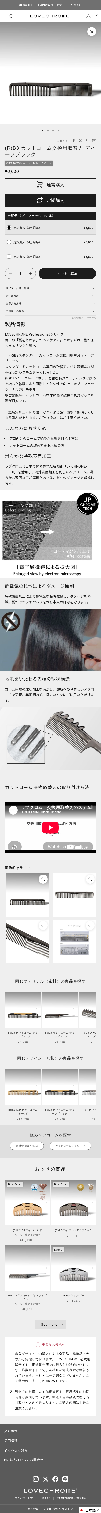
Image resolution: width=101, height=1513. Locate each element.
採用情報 (11, 1440)
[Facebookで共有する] (74, 141)
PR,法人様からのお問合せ (23, 1459)
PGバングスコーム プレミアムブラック (27, 1297)
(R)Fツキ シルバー (74, 1295)
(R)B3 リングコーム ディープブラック (60, 1034)
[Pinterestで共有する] (87, 141)
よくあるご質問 (16, 1450)
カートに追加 (67, 273)
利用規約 (46, 1498)
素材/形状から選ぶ (27, 1145)
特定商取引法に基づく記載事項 (71, 1498)
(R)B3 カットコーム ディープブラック (23, 1034)
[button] (90, 1510)
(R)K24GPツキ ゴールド (27, 1230)
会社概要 (11, 1431)
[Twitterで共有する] (80, 141)
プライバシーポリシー (25, 1498)
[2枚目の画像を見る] (37, 1009)
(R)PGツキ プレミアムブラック (73, 1230)
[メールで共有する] (94, 141)
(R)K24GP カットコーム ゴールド (23, 1111)
